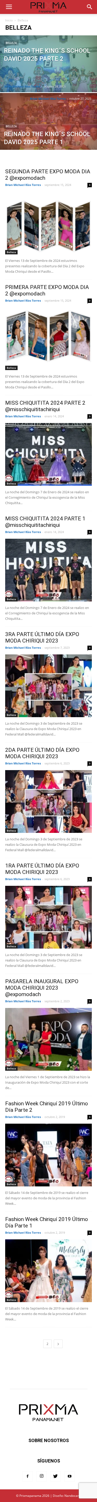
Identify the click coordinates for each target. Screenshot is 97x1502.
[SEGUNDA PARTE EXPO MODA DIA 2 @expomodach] (48, 223)
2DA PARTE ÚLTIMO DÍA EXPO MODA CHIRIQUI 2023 (42, 753)
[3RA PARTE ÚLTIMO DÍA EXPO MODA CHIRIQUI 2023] (48, 685)
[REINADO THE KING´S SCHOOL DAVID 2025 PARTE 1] (48, 135)
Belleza (11, 43)
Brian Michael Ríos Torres (22, 86)
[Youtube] (69, 1476)
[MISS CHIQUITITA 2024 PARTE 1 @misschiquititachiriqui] (48, 570)
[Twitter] (55, 1476)
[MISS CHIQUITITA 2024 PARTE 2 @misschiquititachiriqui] (48, 454)
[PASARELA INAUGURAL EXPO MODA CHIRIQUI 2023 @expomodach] (48, 1039)
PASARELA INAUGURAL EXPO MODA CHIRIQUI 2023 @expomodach (41, 987)
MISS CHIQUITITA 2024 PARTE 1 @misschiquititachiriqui (45, 521)
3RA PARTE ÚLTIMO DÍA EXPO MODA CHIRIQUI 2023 (42, 637)
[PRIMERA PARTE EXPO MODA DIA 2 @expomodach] (48, 338)
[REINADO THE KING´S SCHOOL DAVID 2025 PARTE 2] (48, 77)
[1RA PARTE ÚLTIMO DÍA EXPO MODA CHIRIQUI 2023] (48, 917)
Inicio (9, 20)
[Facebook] (28, 1476)
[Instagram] (41, 1476)
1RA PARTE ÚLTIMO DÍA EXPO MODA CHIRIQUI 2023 (42, 869)
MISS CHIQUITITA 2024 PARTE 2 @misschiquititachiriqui (45, 406)
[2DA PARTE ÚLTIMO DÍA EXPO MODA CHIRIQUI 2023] (48, 801)
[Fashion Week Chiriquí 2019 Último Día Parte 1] (48, 1270)
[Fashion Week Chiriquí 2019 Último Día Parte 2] (48, 1155)
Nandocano (72, 1495)
